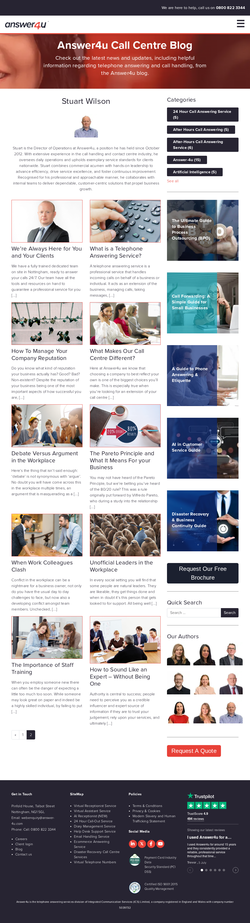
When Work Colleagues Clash (42, 566)
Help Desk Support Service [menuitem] (95, 831)
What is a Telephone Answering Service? (116, 252)
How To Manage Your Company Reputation (39, 355)
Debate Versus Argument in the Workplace (44, 457)
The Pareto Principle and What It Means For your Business (122, 460)
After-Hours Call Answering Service (198, 144)
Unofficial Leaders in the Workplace (121, 566)
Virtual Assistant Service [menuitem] (92, 811)
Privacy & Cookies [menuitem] (146, 811)
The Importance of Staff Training (42, 668)
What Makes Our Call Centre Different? (117, 355)
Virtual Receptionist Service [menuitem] (95, 806)
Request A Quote (194, 751)
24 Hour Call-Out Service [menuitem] (93, 821)
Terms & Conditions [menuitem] (147, 806)
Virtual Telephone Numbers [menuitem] (95, 862)
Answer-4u (187, 159)
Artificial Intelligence (195, 172)
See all (172, 181)
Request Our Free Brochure (203, 573)
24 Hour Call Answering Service (202, 114)
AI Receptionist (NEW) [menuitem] (90, 816)
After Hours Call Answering (201, 129)
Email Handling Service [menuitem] (92, 837)
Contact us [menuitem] (23, 854)
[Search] (230, 612)
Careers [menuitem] (21, 839)
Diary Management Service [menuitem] (94, 826)
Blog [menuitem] (18, 849)
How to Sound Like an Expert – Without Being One (120, 676)
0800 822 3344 (230, 7)
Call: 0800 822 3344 (39, 829)
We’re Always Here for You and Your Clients (46, 252)
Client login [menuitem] (24, 844)
